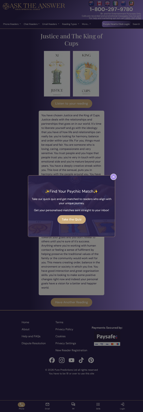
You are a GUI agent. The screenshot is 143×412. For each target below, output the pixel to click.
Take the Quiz (71, 219)
